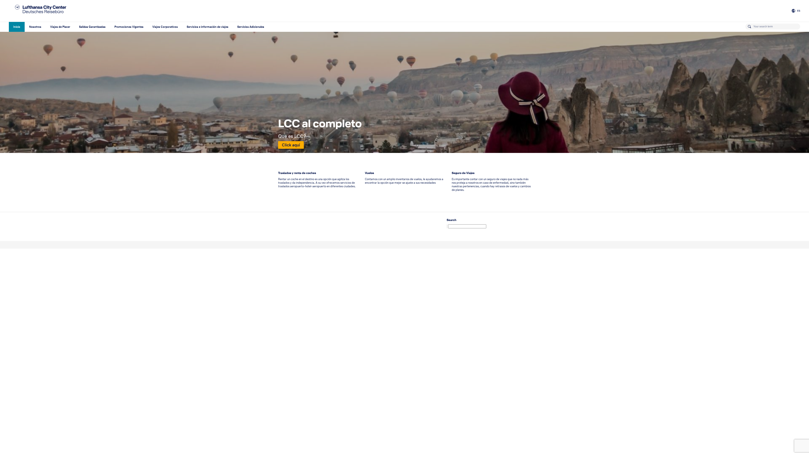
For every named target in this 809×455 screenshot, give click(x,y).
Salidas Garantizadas (92, 27)
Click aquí (291, 145)
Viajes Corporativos (165, 27)
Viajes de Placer (60, 27)
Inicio (16, 27)
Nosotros (35, 27)
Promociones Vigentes (128, 27)
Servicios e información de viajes (207, 27)
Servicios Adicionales (250, 27)
